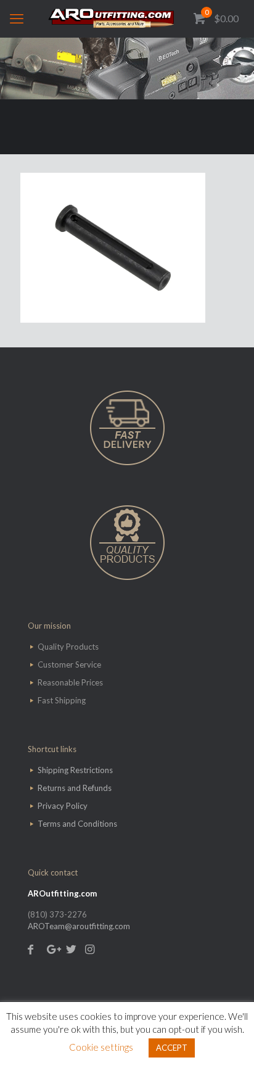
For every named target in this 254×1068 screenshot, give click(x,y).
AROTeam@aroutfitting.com (79, 926)
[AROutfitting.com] (127, 18)
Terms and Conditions (77, 824)
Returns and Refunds (75, 788)
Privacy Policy (63, 806)
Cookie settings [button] (101, 1047)
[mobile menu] (16, 18)
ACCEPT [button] (171, 1048)
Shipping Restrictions (75, 770)
